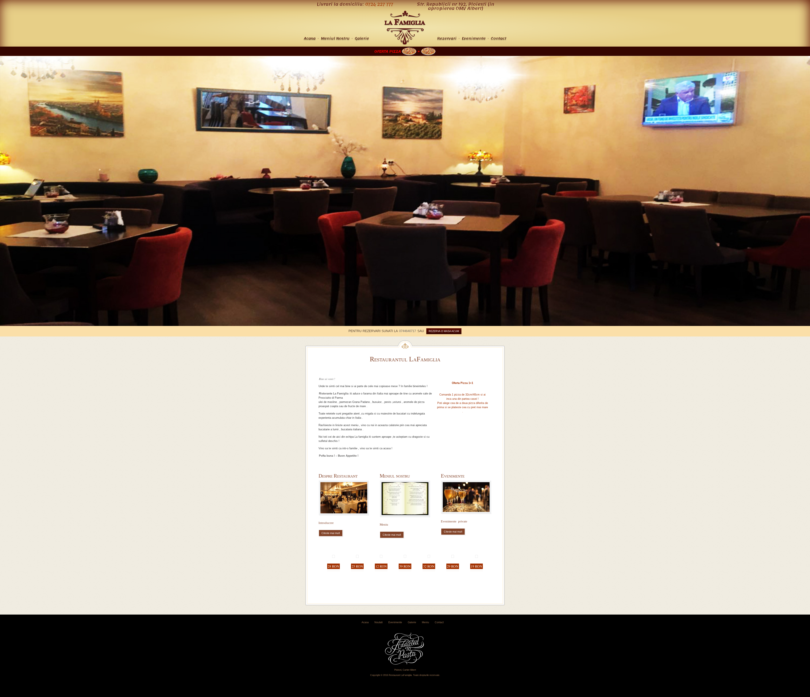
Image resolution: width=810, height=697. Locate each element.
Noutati (378, 622)
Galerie (362, 38)
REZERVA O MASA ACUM (444, 331)
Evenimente (474, 38)
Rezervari (446, 38)
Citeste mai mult (330, 533)
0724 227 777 (379, 4)
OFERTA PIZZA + (397, 51)
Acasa (310, 38)
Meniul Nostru (335, 38)
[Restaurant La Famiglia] (405, 43)
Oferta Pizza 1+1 (462, 383)
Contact (498, 38)
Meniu (425, 622)
